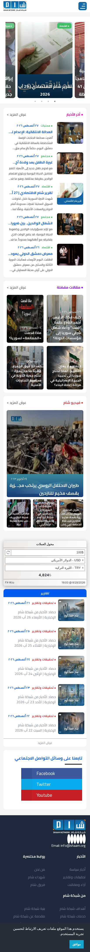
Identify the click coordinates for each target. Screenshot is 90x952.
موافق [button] (77, 944)
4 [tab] (35, 101)
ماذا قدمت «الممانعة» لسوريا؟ (25, 335)
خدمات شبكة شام (73, 916)
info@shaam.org (73, 845)
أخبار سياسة (77, 869)
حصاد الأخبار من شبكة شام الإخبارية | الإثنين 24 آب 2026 (35, 671)
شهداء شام (36, 877)
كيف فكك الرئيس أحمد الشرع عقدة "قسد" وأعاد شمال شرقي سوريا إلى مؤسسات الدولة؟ (66, 327)
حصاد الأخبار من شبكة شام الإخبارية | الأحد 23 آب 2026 (36, 699)
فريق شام (37, 884)
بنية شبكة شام (34, 908)
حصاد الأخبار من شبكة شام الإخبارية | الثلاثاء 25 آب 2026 (35, 643)
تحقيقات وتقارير (74, 877)
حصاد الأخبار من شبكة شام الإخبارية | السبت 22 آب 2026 (35, 727)
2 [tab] (48, 101)
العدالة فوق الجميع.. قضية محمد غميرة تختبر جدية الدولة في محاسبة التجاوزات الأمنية (26, 375)
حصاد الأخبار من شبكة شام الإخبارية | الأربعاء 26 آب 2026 (34, 614)
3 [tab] (42, 101)
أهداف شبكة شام (73, 908)
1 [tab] (55, 101)
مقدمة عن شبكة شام (29, 916)
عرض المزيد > (16, 114)
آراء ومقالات (77, 884)
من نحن (39, 869)
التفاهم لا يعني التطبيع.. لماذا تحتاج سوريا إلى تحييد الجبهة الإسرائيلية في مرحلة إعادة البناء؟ (65, 375)
